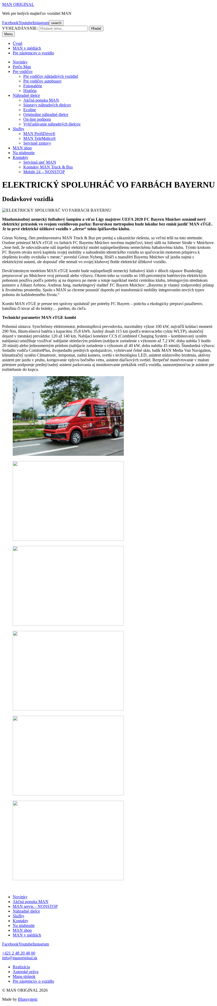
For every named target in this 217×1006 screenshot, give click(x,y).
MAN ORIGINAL (18, 4)
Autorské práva (25, 971)
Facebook (10, 22)
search (56, 23)
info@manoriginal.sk (19, 958)
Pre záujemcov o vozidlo (33, 981)
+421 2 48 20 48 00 (18, 953)
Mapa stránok (24, 976)
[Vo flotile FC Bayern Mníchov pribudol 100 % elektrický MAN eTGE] (68, 794)
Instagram (41, 22)
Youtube (26, 22)
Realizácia (21, 967)
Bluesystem (27, 999)
